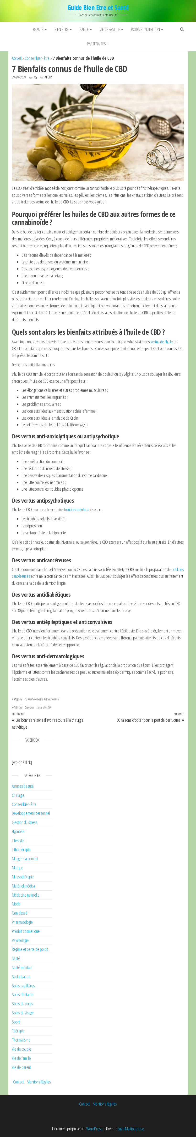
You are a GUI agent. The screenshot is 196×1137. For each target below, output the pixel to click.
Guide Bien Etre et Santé (98, 7)
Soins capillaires (23, 985)
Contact (18, 1082)
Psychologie (20, 940)
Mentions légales (39, 1082)
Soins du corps (22, 1003)
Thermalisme (21, 1040)
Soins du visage (23, 1013)
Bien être (61, 29)
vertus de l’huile (162, 342)
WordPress (94, 1128)
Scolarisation (21, 976)
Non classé (19, 913)
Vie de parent (21, 1067)
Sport (16, 1022)
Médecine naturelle (25, 895)
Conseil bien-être (37, 58)
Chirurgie (18, 795)
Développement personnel (31, 813)
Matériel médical (24, 886)
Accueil (17, 58)
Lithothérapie (21, 849)
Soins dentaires (23, 994)
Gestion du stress (24, 822)
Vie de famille (110, 29)
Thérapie (18, 1031)
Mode (16, 904)
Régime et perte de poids (30, 949)
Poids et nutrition (146, 29)
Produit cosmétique (26, 931)
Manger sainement (25, 858)
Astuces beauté (51, 699)
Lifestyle (18, 840)
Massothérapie (23, 877)
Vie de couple (21, 1049)
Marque (17, 867)
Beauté (38, 29)
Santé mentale (22, 967)
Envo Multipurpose (131, 1128)
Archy (48, 77)
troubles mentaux (76, 509)
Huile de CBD (43, 707)
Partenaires (97, 44)
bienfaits (29, 707)
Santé (84, 29)
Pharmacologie (22, 922)
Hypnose (18, 831)
